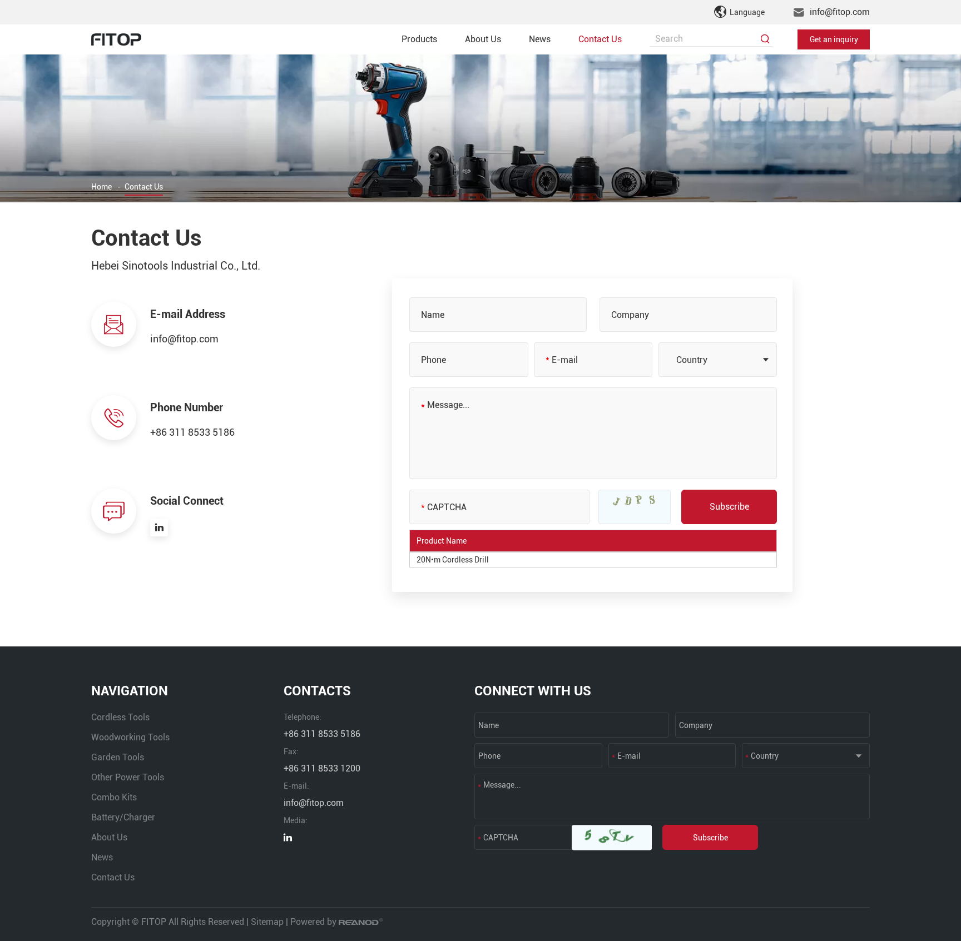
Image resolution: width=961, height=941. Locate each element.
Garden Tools (117, 757)
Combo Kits (114, 797)
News (540, 39)
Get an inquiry (834, 39)
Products (419, 39)
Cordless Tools (120, 717)
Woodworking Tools (130, 737)
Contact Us (600, 39)
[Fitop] (116, 39)
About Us (483, 39)
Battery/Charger (123, 817)
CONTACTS (317, 691)
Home (101, 186)
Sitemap (267, 922)
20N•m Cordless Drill (453, 559)
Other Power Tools (127, 777)
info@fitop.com (840, 12)
